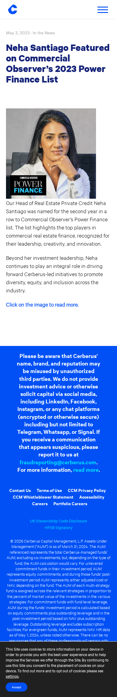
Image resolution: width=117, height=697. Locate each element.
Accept (16, 687)
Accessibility (91, 496)
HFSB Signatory (59, 527)
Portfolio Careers (70, 503)
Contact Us (20, 490)
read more (86, 469)
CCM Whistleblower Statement (43, 496)
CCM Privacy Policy (87, 490)
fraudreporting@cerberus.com (58, 462)
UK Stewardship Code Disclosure (58, 520)
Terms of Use (49, 490)
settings (12, 676)
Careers (40, 503)
